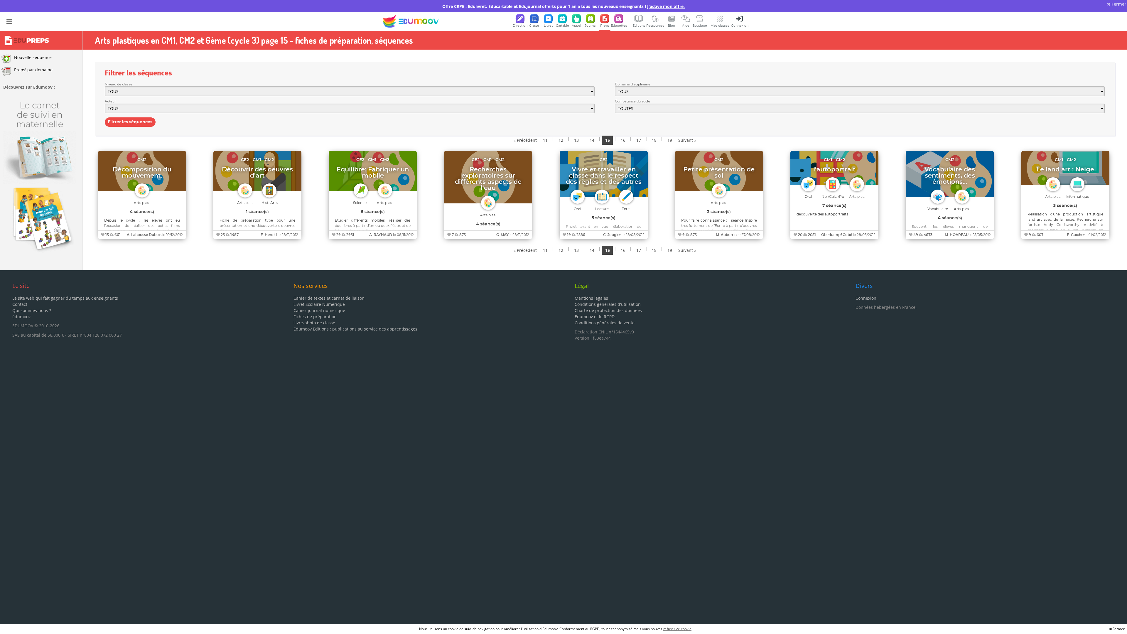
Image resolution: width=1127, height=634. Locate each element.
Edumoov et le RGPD (595, 316)
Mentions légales (591, 298)
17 (638, 140)
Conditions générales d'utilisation (608, 304)
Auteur (110, 101)
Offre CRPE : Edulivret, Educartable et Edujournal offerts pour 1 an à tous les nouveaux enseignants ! (563, 6)
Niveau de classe (118, 84)
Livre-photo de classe (314, 323)
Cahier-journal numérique (319, 310)
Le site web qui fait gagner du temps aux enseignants (65, 298)
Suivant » (687, 140)
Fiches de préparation (315, 316)
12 (561, 140)
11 (545, 140)
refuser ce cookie (677, 628)
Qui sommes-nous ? (31, 310)
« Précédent (525, 140)
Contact (19, 304)
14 (592, 140)
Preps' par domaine (33, 69)
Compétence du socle (632, 101)
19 (669, 140)
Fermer (1118, 4)
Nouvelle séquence (33, 57)
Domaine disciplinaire (632, 84)
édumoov (21, 316)
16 (623, 140)
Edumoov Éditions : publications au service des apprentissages (355, 329)
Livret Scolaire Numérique (319, 304)
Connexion (866, 298)
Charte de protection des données (608, 310)
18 (654, 140)
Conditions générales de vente (605, 323)
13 (576, 140)
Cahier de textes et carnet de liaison (329, 298)
